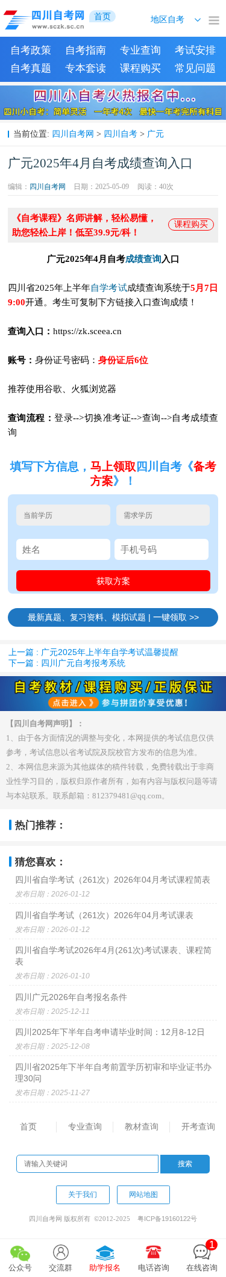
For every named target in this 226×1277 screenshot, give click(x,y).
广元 (155, 133)
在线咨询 (202, 1255)
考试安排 (195, 50)
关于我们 (82, 1194)
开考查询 (198, 1126)
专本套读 (85, 68)
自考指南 (85, 50)
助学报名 (105, 1267)
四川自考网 (73, 133)
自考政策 (30, 50)
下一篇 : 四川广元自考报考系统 (66, 663)
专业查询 (140, 50)
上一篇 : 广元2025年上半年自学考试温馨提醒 (93, 652)
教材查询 (142, 1126)
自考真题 (30, 68)
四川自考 (120, 133)
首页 (28, 1126)
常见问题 (195, 68)
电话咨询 (153, 1267)
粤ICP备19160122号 (167, 1218)
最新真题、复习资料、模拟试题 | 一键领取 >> (113, 617)
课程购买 (140, 68)
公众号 (20, 1267)
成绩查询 (143, 258)
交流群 (60, 1267)
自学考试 (108, 287)
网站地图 (143, 1194)
